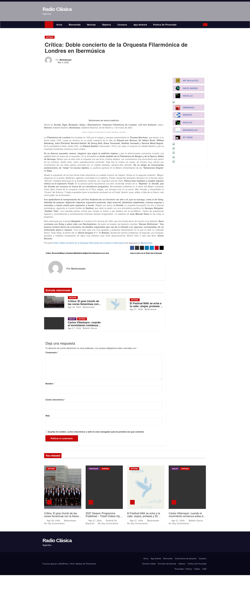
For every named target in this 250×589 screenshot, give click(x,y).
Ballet (72, 319)
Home (145, 558)
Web (47, 415)
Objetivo (106, 24)
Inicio (59, 24)
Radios (197, 568)
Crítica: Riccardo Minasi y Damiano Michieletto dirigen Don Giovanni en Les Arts (77, 253)
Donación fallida (149, 563)
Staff (204, 568)
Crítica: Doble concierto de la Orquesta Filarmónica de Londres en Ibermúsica (88, 242)
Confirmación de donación (185, 558)
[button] (201, 24)
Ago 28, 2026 (74, 307)
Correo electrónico (55, 399)
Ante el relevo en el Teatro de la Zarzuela (146, 253)
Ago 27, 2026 (136, 309)
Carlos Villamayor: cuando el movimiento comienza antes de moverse (84, 325)
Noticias (91, 24)
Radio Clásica (57, 9)
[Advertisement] (104, 97)
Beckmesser (66, 59)
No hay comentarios (54, 523)
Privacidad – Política (183, 568)
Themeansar (91, 563)
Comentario (51, 352)
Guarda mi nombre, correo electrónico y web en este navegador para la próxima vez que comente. (96, 431)
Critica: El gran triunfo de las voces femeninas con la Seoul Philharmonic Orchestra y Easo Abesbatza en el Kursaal (62, 517)
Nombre (49, 383)
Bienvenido (75, 24)
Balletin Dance (89, 328)
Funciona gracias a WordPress (56, 563)
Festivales (93, 469)
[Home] (49, 24)
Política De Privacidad (164, 24)
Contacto (122, 24)
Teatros (105, 469)
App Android (140, 24)
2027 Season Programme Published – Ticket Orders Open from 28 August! (104, 516)
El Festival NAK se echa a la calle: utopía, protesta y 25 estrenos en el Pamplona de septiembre (143, 517)
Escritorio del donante (167, 563)
